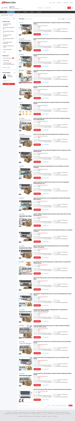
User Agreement (44, 416)
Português (16, 413)
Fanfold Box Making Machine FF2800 (8, 46)
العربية (42, 413)
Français (20, 413)
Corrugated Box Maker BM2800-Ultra (7, 24)
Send (9, 84)
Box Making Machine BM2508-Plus (8, 39)
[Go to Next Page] (71, 19)
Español (12, 413)
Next (70, 405)
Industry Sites (45, 412)
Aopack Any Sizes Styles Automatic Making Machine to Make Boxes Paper (51, 134)
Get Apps (66, 2)
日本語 (48, 413)
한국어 (45, 413)
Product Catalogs (7, 67)
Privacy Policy (55, 416)
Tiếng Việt (62, 413)
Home (4, 12)
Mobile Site (63, 412)
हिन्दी (51, 413)
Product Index (58, 412)
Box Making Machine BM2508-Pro (8, 32)
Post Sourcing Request (72, 8)
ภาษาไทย (54, 413)
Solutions (25, 12)
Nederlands (38, 413)
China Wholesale (32, 412)
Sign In (50, 2)
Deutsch (33, 413)
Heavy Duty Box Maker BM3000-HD (7, 35)
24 (22, 405)
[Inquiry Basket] (63, 2)
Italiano (30, 413)
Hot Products (9, 412)
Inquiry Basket (46, 34)
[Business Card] (14, 72)
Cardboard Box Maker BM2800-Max (8, 28)
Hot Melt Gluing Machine (7, 49)
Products (11, 12)
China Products (14, 412)
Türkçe (59, 413)
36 (25, 405)
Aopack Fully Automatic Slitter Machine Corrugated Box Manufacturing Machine (52, 389)
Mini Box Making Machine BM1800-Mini (7, 43)
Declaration (49, 416)
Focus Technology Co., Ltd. (30, 416)
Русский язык (25, 413)
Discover (32, 12)
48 (27, 405)
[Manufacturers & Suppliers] (8, 2)
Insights (67, 412)
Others (4, 51)
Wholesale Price (39, 412)
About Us (18, 12)
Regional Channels (51, 412)
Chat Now (10, 76)
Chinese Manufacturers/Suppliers (23, 412)
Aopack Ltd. (12, 7)
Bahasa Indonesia (68, 413)
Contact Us (39, 12)
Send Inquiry (37, 34)
